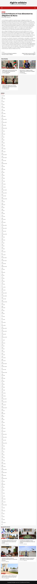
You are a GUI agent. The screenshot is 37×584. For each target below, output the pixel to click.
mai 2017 (2, 419)
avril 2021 (3, 281)
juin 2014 (2, 513)
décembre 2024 (4, 154)
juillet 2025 (3, 134)
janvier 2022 (3, 254)
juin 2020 (2, 310)
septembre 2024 (4, 163)
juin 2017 (2, 416)
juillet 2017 (3, 413)
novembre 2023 (4, 192)
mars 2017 (3, 425)
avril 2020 (3, 316)
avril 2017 (3, 422)
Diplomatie (3, 67)
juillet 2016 (3, 448)
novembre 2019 (4, 331)
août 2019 (3, 340)
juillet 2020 (3, 307)
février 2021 (3, 287)
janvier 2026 (3, 116)
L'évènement (3, 538)
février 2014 (3, 522)
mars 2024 (3, 181)
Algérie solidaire (18, 2)
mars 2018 (3, 390)
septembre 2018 (4, 372)
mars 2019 (3, 354)
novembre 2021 (4, 260)
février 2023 (3, 219)
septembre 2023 (4, 198)
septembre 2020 (4, 301)
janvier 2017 (3, 431)
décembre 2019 (4, 328)
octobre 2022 (3, 231)
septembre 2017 (4, 407)
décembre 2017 (4, 398)
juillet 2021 (3, 272)
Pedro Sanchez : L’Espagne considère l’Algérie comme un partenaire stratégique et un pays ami (27, 71)
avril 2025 (3, 142)
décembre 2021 (4, 257)
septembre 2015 (4, 478)
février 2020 (3, 322)
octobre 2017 (3, 404)
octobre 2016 (3, 440)
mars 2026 (3, 110)
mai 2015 (2, 490)
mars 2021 (3, 284)
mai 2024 (2, 175)
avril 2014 (3, 519)
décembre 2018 (4, 363)
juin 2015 (2, 487)
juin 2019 (2, 345)
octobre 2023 (3, 195)
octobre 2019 (3, 334)
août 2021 (3, 269)
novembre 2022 (4, 228)
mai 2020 (2, 313)
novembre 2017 (4, 401)
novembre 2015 (4, 472)
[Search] (35, 8)
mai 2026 (2, 104)
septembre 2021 (4, 266)
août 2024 (3, 166)
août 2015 (3, 481)
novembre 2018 (4, 366)
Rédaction (9, 17)
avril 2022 (3, 248)
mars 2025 (3, 145)
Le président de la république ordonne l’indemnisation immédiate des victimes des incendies (27, 541)
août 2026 (3, 95)
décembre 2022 (4, 225)
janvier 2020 (3, 325)
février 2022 (3, 251)
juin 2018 (2, 381)
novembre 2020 (4, 295)
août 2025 (3, 131)
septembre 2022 (4, 234)
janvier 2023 (3, 222)
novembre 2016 (4, 437)
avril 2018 (3, 387)
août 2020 (3, 304)
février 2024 (3, 184)
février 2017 (3, 428)
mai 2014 (2, 516)
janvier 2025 (3, 151)
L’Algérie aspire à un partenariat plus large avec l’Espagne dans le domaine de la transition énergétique (9, 71)
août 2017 (3, 410)
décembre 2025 (4, 119)
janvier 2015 (3, 501)
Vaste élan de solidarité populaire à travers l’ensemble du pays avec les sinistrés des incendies (9, 541)
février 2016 (3, 463)
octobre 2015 (3, 475)
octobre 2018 (3, 369)
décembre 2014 (4, 504)
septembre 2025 (4, 128)
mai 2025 (2, 139)
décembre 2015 (4, 469)
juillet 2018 (3, 378)
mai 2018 (2, 384)
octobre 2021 (3, 263)
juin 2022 (2, 242)
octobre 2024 (3, 160)
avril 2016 (3, 457)
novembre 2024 (4, 157)
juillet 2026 (3, 98)
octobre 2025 (3, 125)
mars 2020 (3, 319)
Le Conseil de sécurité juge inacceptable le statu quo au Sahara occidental (9, 53)
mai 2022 (2, 245)
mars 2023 (3, 216)
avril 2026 (3, 107)
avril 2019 (3, 351)
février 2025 (3, 148)
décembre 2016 (4, 434)
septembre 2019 (4, 337)
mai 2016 (2, 454)
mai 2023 (2, 210)
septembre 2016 (4, 443)
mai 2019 (2, 348)
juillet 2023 (3, 204)
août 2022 (3, 237)
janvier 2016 (3, 466)
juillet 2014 (3, 510)
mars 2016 (3, 460)
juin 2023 (2, 207)
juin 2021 (2, 275)
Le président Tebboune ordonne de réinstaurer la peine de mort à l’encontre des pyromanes (9, 559)
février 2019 (3, 357)
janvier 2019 (3, 360)
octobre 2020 (3, 298)
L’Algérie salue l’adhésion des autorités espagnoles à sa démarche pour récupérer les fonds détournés (9, 86)
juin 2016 (2, 451)
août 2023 (3, 201)
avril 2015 (3, 493)
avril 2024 (3, 178)
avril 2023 (3, 213)
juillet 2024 (3, 169)
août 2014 (3, 507)
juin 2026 (2, 101)
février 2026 (3, 113)
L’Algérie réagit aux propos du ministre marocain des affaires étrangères (28, 53)
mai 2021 (2, 278)
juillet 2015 (3, 484)
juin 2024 (2, 172)
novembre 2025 (4, 122)
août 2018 (3, 375)
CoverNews (22, 582)
